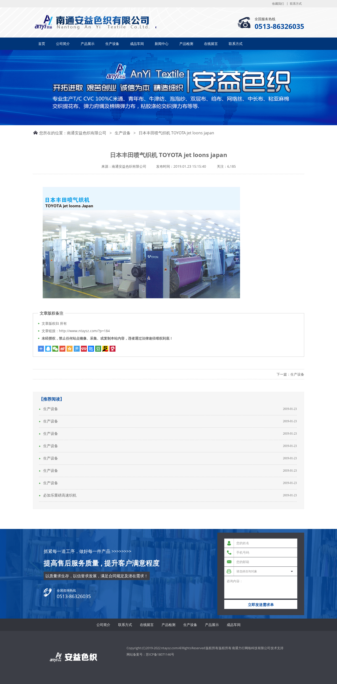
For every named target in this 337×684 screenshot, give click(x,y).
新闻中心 (161, 43)
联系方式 (296, 3)
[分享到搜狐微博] (98, 349)
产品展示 (87, 43)
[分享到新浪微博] (62, 349)
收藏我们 (278, 3)
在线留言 (211, 43)
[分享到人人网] (84, 349)
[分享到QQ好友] (48, 349)
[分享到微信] (55, 349)
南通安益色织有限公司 (86, 133)
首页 (41, 43)
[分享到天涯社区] (112, 349)
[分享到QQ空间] (70, 349)
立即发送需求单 (261, 605)
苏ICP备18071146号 (160, 654)
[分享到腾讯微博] (77, 349)
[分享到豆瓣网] (105, 349)
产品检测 (186, 43)
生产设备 (112, 43)
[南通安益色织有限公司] (41, 22)
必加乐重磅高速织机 (59, 495)
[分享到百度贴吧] (91, 349)
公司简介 (63, 43)
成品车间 (137, 43)
